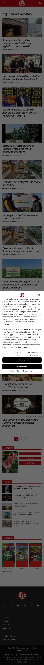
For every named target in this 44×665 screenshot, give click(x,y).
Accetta (22, 360)
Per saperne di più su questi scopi (34, 354)
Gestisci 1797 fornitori (17, 354)
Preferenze (22, 366)
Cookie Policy (15, 371)
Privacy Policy (28, 371)
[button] (38, 295)
